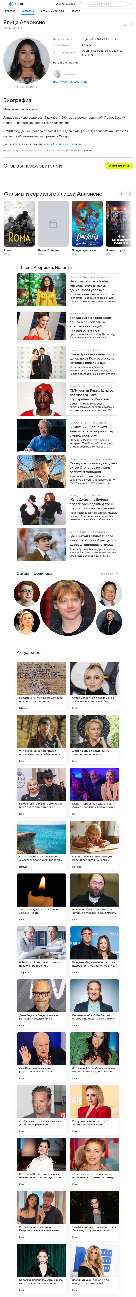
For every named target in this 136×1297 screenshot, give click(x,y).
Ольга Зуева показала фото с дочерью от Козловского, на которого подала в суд (93, 358)
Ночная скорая (115, 250)
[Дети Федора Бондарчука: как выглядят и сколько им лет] (41, 1004)
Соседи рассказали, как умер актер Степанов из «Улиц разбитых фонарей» (93, 468)
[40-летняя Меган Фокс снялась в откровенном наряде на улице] (94, 1057)
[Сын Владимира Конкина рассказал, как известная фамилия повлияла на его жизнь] (41, 1057)
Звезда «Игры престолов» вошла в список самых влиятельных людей (91, 322)
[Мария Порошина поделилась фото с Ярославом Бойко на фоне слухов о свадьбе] (94, 792)
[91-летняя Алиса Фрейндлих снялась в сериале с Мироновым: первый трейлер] (41, 739)
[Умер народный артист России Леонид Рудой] (41, 898)
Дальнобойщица (48, 250)
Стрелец (87, 45)
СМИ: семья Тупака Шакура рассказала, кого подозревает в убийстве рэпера (92, 395)
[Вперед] (129, 194)
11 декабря (89, 39)
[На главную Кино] (18, 4)
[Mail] (11, 4)
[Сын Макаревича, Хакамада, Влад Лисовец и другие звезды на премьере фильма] (94, 1216)
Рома (7, 250)
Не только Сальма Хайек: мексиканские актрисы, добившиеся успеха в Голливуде (90, 286)
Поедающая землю (84, 250)
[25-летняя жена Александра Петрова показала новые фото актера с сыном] (41, 1216)
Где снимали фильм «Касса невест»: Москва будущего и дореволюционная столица (93, 540)
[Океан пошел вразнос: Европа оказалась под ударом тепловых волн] (41, 845)
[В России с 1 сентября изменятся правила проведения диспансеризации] (41, 951)
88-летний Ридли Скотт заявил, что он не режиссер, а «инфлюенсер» (92, 431)
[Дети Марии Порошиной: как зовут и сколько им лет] (94, 739)
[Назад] (122, 194)
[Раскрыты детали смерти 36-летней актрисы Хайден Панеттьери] (94, 1110)
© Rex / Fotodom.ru (26, 86)
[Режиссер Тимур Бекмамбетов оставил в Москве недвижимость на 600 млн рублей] (94, 898)
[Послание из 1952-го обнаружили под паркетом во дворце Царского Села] (41, 686)
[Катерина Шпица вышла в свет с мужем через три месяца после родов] (41, 1163)
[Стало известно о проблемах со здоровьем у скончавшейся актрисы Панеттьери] (94, 686)
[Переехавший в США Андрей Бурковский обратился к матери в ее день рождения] (94, 1004)
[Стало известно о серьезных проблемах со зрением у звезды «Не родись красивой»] (94, 1163)
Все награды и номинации (70, 82)
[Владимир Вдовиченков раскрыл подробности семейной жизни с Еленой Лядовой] (94, 951)
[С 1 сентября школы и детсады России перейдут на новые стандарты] (94, 845)
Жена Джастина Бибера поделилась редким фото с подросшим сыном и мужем (92, 504)
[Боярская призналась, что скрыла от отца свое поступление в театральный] (41, 1269)
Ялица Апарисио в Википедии (63, 144)
